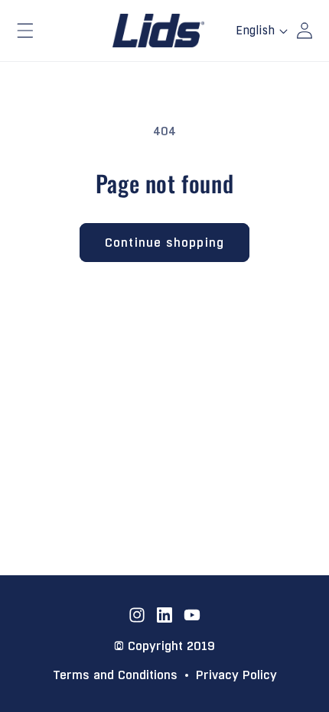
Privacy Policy (236, 675)
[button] (25, 30)
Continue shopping (164, 242)
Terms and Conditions (115, 675)
